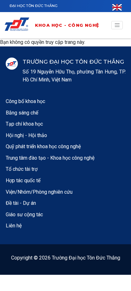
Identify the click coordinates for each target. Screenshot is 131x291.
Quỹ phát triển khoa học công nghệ (43, 146)
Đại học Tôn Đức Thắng (34, 5)
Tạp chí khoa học (24, 124)
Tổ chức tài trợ (22, 169)
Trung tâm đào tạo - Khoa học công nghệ (50, 158)
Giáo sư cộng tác (24, 214)
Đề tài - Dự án (21, 203)
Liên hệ (14, 226)
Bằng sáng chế (22, 113)
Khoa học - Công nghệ (67, 25)
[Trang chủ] (19, 25)
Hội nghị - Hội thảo (26, 135)
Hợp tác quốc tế (23, 180)
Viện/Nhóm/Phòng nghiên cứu (39, 192)
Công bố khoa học (25, 101)
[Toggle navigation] (117, 25)
